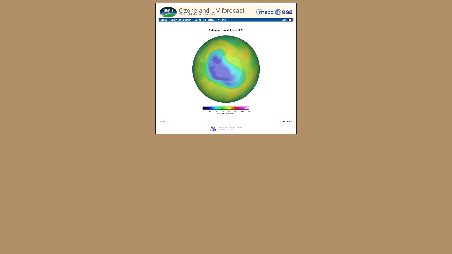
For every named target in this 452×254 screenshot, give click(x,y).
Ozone (163, 20)
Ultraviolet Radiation (181, 20)
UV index (287, 121)
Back (162, 121)
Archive (222, 20)
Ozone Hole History (204, 20)
